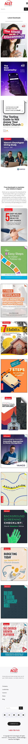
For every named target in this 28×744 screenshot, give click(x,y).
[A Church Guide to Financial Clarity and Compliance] (14, 429)
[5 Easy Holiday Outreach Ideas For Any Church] (14, 241)
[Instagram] (9, 715)
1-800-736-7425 (14, 730)
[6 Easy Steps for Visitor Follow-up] (14, 279)
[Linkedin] (14, 715)
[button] (22, 3)
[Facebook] (4, 715)
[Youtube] (23, 715)
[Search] (26, 9)
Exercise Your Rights (14, 739)
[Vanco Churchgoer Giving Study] (14, 171)
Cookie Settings (21, 737)
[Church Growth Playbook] (14, 656)
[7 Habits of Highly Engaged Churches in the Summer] (14, 354)
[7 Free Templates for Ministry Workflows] (14, 317)
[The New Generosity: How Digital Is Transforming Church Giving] (14, 95)
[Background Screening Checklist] (14, 542)
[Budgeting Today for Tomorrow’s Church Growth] (14, 580)
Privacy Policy (12, 737)
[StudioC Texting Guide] (14, 133)
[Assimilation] (14, 505)
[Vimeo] (18, 715)
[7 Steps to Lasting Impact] (14, 392)
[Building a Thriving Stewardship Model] (14, 618)
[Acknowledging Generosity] (14, 467)
